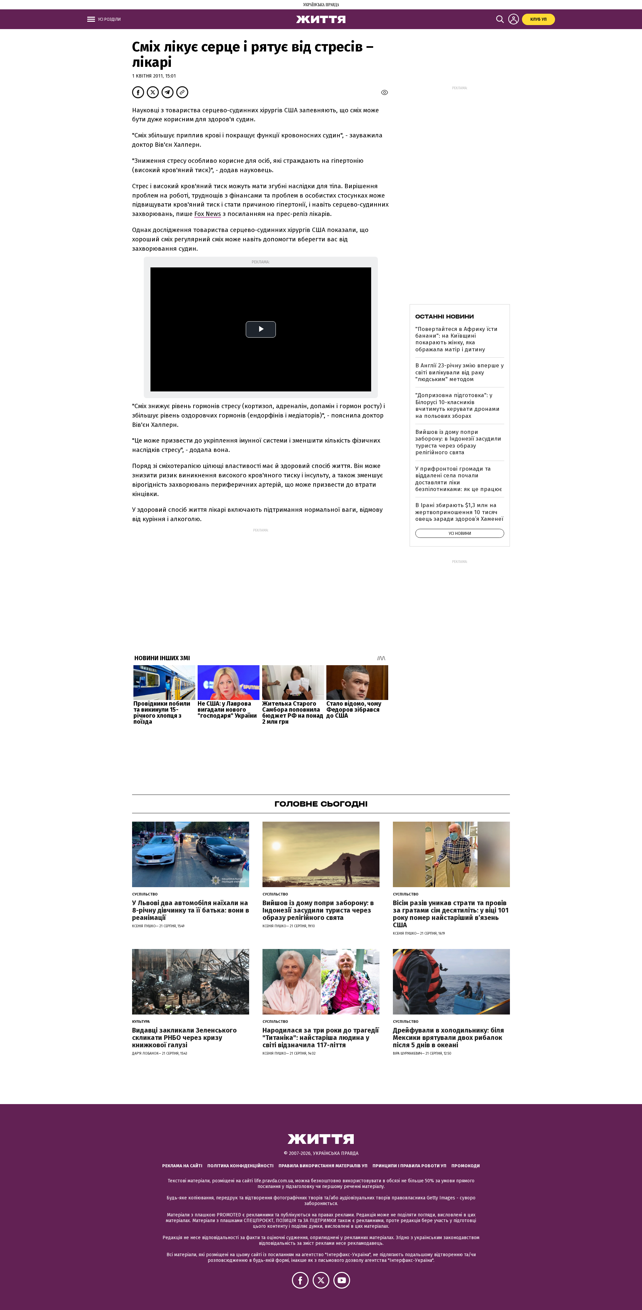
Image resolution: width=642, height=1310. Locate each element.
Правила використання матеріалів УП (323, 1165)
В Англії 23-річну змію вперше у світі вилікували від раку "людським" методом (459, 372)
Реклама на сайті (182, 1165)
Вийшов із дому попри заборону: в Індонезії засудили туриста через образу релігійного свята (458, 442)
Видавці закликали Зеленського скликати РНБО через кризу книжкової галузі (184, 1037)
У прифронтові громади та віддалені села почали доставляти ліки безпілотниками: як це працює (458, 479)
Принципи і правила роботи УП (409, 1165)
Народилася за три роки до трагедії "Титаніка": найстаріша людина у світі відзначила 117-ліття (320, 1037)
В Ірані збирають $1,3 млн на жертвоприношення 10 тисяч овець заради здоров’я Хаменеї (459, 512)
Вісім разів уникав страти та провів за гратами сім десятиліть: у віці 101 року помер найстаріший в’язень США (451, 914)
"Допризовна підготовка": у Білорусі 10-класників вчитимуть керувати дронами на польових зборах (457, 405)
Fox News (207, 214)
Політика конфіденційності (240, 1165)
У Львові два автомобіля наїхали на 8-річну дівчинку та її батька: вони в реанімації (190, 910)
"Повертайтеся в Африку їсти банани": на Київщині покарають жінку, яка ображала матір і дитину (456, 339)
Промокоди (465, 1165)
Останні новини (444, 316)
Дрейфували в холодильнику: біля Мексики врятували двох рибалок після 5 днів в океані (448, 1037)
